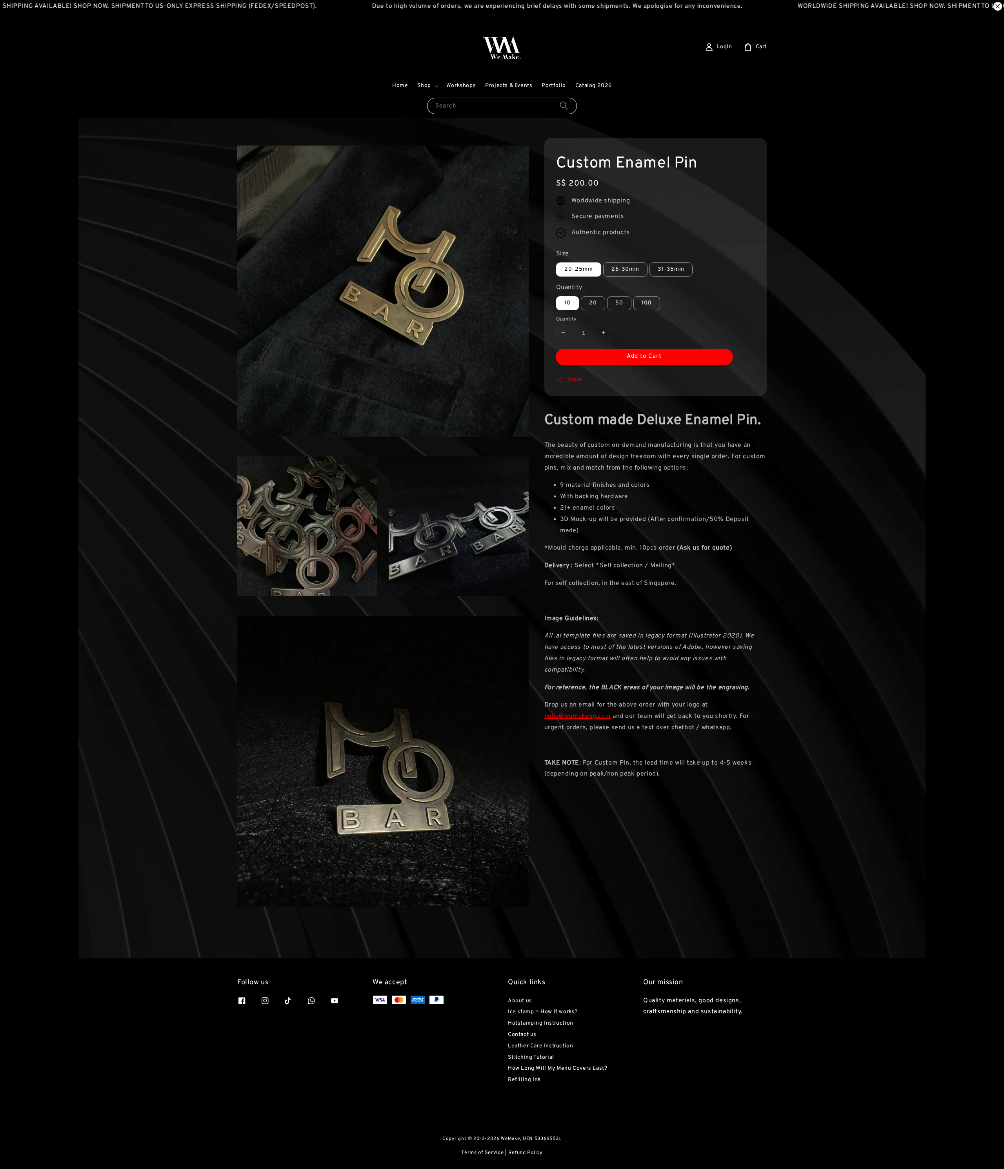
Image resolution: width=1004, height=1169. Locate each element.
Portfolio (554, 85)
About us (520, 1001)
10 (567, 303)
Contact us (522, 1034)
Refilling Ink (524, 1079)
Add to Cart (644, 356)
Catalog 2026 (593, 85)
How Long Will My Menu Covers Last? (557, 1068)
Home (400, 85)
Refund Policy (525, 1153)
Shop (424, 85)
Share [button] (574, 379)
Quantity (569, 287)
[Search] (564, 105)
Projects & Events (508, 85)
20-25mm (578, 269)
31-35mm (671, 269)
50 (619, 303)
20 (593, 303)
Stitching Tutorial (531, 1057)
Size (562, 254)
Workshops (461, 85)
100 (647, 303)
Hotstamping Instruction (540, 1023)
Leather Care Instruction (540, 1046)
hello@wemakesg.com (577, 717)
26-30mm (625, 269)
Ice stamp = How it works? (543, 1012)
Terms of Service (482, 1153)
